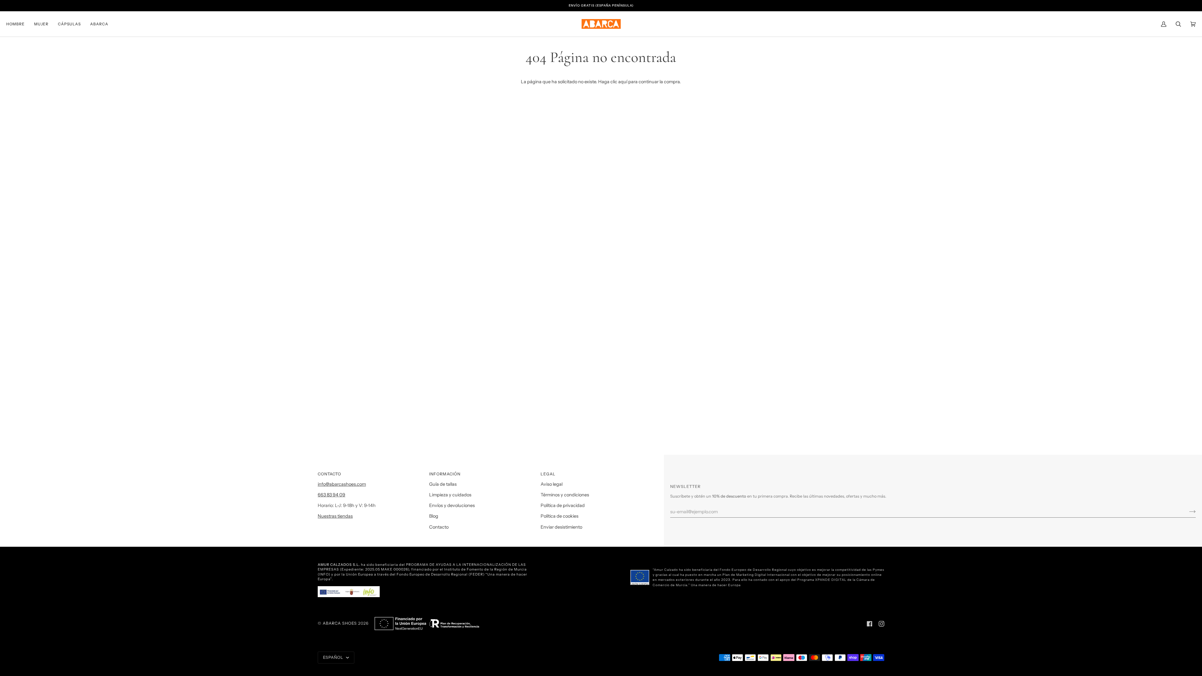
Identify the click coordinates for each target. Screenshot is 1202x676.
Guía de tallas (443, 484)
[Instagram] (881, 624)
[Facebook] (869, 624)
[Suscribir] (1187, 512)
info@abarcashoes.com (342, 484)
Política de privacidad (563, 505)
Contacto (439, 527)
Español (334, 657)
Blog (433, 516)
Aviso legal (551, 484)
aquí (622, 81)
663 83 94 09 (331, 495)
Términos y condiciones (565, 495)
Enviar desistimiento (561, 527)
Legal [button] (548, 474)
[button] (17, 24)
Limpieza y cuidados (450, 495)
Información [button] (444, 474)
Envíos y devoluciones (452, 505)
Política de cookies (559, 516)
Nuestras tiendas (335, 516)
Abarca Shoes (340, 623)
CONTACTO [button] (329, 474)
